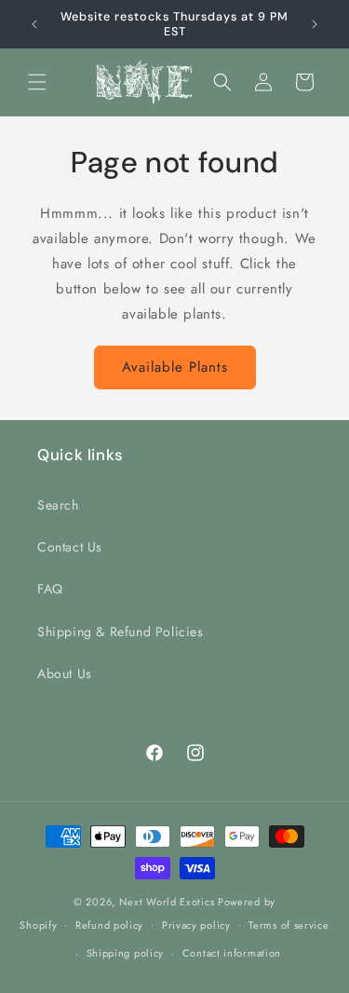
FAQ (50, 588)
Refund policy (109, 925)
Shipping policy (126, 952)
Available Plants (175, 367)
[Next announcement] (314, 24)
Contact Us (69, 546)
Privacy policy (196, 925)
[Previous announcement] (34, 24)
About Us (64, 673)
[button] (37, 81)
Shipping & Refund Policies (120, 631)
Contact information (231, 952)
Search (58, 505)
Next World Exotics (167, 901)
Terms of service (288, 925)
